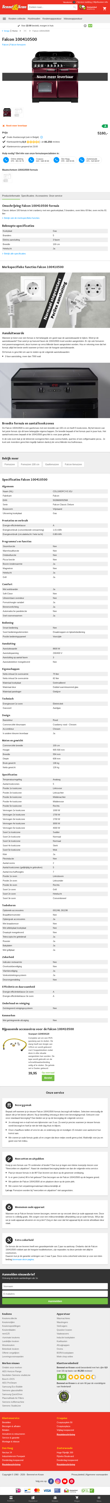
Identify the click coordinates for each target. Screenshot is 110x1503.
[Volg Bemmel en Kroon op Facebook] (51, 1481)
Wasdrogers (62, 1322)
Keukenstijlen (8, 1322)
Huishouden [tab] (34, 18)
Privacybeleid (77, 1474)
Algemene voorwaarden (97, 1474)
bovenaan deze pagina (23, 1259)
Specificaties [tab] (27, 196)
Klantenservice (10, 1418)
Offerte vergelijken (10, 1353)
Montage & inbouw (10, 1441)
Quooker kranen (64, 1330)
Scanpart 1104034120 (38, 1034)
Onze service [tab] (55, 196)
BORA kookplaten (65, 1353)
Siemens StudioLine (11, 1405)
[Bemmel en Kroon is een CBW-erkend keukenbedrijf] (87, 1489)
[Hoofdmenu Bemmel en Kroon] (4, 19)
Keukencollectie (9, 1318)
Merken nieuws (10, 1363)
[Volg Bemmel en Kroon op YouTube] (65, 1481)
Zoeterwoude (64, 1448)
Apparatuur (63, 1314)
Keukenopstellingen (11, 1326)
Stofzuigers (62, 1326)
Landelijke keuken (10, 1341)
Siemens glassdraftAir (12, 1390)
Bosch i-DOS (8, 1379)
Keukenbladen (8, 1330)
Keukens (7, 1314)
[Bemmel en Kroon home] (14, 7)
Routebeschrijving (66, 1434)
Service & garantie (10, 1437)
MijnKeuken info (100, 2)
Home (15, 31)
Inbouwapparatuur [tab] (73, 18)
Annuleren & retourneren (13, 1434)
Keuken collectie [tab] (17, 18)
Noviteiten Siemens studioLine (16, 1375)
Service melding (84, 2)
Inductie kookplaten (66, 1337)
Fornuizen (10, 464)
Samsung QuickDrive (12, 1394)
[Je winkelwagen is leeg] (105, 8)
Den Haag (7, 1448)
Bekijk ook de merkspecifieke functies (22, 218)
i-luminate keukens (11, 1337)
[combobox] (52, 7)
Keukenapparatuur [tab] (52, 18)
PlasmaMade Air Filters (13, 1398)
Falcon (5, 44)
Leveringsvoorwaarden (12, 1356)
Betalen (5, 1430)
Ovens (60, 1349)
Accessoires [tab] (41, 196)
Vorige (7, 31)
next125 (6, 1333)
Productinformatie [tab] (11, 196)
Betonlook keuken (10, 1349)
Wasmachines (63, 1318)
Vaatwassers (63, 1333)
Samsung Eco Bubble (12, 1386)
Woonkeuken (8, 1345)
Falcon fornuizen (18, 44)
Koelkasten (62, 1341)
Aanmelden (55, 1301)
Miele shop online (65, 1356)
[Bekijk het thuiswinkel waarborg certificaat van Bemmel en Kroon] (88, 7)
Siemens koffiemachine (13, 1402)
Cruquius (62, 1418)
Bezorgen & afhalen (11, 1426)
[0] (105, 8)
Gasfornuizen (52, 464)
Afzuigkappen (63, 1345)
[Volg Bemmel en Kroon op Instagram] (58, 1481)
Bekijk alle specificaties (15, 253)
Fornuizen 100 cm (30, 464)
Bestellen (6, 1422)
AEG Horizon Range (11, 1371)
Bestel (48, 1077)
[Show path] (25, 31)
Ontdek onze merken (12, 1367)
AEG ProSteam (9, 1383)
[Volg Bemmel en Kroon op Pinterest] (71, 1481)
